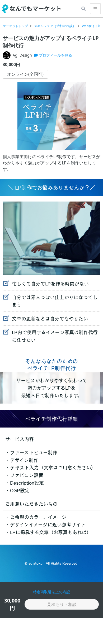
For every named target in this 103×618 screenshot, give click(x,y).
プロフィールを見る (55, 55)
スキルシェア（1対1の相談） (55, 26)
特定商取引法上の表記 (51, 591)
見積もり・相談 (62, 604)
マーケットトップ (15, 26)
